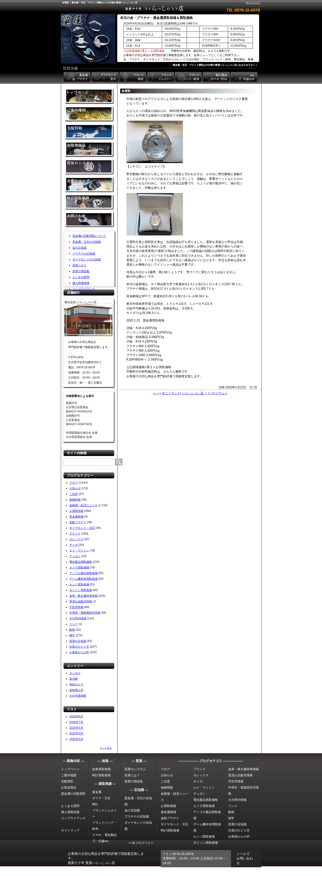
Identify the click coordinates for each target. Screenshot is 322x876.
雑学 (72, 635)
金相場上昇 (76, 690)
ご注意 (73, 494)
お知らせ (75, 488)
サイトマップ (253, 2)
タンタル (75, 673)
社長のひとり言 (79, 646)
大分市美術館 (77, 695)
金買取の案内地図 (89, 114)
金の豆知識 (79, 247)
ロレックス (76, 539)
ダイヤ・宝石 (101, 798)
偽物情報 (75, 499)
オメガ (73, 545)
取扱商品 (89, 149)
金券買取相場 (101, 769)
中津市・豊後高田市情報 (84, 612)
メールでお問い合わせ (244, 858)
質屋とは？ (79, 265)
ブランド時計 (133, 77)
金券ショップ (89, 185)
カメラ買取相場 (79, 567)
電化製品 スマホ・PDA (217, 77)
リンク (73, 624)
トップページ (70, 769)
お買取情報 (76, 511)
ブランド (75, 533)
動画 (72, 629)
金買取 (89, 96)
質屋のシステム (89, 167)
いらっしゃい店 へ (194, 393)
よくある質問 (80, 277)
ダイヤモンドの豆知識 (86, 259)
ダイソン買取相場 (80, 590)
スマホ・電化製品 (104, 835)
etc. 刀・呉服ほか (244, 77)
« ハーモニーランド (166, 393)
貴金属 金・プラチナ (77, 77)
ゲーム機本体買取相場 (83, 578)
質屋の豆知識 (77, 641)
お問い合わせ (89, 220)
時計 (95, 804)
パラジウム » (218, 393)
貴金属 (96, 792)
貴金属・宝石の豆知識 (86, 241)
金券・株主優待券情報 (83, 595)
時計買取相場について (89, 202)
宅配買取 (89, 132)
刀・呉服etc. (101, 841)
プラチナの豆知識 (83, 253)
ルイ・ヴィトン (79, 550)
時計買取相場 (101, 775)
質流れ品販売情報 (80, 601)
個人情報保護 (80, 283)
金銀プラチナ (77, 522)
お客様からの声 (79, 652)
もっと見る (106, 748)
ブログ (73, 482)
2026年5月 (76, 733)
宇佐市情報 (76, 607)
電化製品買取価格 (80, 561)
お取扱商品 (68, 787)
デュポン (75, 556)
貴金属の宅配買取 (73, 793)
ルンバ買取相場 (79, 584)
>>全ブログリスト (141, 843)
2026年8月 (76, 716)
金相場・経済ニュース (83, 505)
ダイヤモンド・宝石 (82, 528)
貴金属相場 (76, 516)
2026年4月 (76, 739)
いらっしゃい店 (91, 873)
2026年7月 (76, 722)
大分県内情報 (77, 618)
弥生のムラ (76, 684)
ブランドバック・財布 (189, 77)
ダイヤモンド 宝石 (105, 77)
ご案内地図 (68, 775)
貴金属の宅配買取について (89, 236)
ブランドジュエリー (161, 77)
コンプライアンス (83, 289)
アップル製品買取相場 (83, 573)
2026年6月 (76, 727)
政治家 (73, 678)
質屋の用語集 (80, 271)
